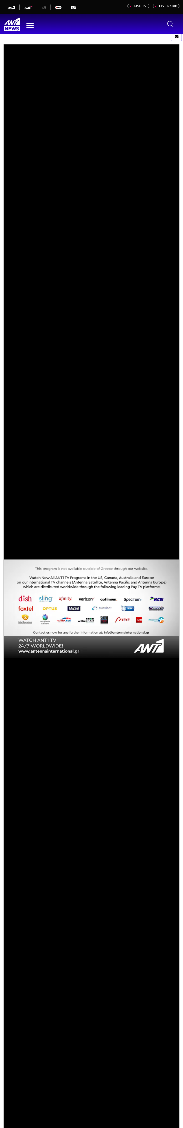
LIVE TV (140, 6)
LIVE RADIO (167, 6)
